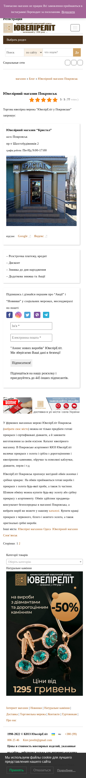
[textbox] (44, 562)
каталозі (54, 510)
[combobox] (44, 562)
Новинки (36, 708)
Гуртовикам (69, 714)
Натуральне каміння (57, 708)
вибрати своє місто (16, 429)
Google (23, 236)
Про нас (11, 720)
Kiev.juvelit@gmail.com (37, 740)
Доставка (12, 714)
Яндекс (39, 236)
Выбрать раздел (16, 39)
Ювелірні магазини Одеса (34, 529)
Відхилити (68, 12)
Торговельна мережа (33, 714)
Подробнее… (66, 770)
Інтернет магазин (17, 708)
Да (77, 52)
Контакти (54, 714)
